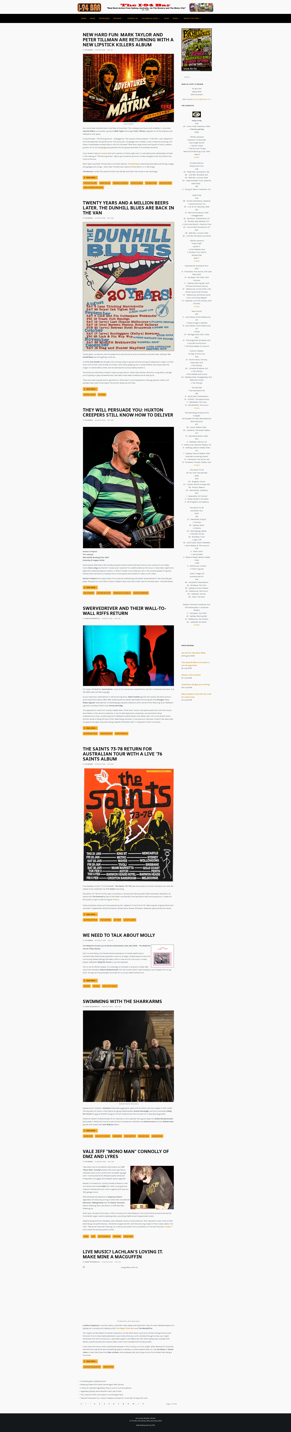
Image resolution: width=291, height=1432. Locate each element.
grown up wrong (120, 183)
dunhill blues (89, 395)
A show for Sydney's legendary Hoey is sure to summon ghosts (106, 1388)
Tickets (196, 157)
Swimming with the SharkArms (122, 1001)
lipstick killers (90, 183)
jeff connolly (104, 1236)
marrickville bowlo (122, 593)
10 (133, 1404)
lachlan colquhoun (92, 1367)
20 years (102, 395)
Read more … (91, 178)
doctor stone (165, 183)
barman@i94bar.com (202, 99)
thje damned (105, 920)
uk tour (117, 920)
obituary (116, 1236)
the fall (96, 986)
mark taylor (105, 183)
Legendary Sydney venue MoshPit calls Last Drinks (101, 1391)
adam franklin (121, 734)
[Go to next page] (138, 1404)
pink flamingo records (93, 187)
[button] (119, 18)
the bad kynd (151, 183)
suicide (87, 986)
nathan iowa (144, 1136)
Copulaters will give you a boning (195, 684)
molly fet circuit (110, 986)
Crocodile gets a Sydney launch (93, 1381)
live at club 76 (129, 920)
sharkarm (117, 1136)
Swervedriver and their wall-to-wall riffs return (124, 611)
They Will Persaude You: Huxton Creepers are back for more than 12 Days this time (113, 1398)
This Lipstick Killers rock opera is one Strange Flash (101, 1395)
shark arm (88, 1136)
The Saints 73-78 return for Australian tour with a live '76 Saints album (122, 753)
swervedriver (106, 734)
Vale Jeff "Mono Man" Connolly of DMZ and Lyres (126, 1154)
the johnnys (89, 593)
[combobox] (196, 77)
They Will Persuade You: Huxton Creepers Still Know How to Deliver (128, 412)
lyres (86, 1236)
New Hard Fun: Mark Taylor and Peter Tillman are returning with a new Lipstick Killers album (128, 39)
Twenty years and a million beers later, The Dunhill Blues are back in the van (128, 207)
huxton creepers (141, 593)
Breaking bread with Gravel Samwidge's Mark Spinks (102, 1384)
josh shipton (130, 1136)
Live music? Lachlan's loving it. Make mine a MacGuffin (123, 1254)
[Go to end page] (143, 1404)
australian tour (103, 593)
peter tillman (136, 183)
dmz (93, 1236)
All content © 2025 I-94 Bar (146, 1418)
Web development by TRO (145, 1425)
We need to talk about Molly (119, 935)
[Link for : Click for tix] (196, 49)
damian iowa (157, 1136)
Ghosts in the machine (191, 675)
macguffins (108, 1367)
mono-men (128, 1236)
